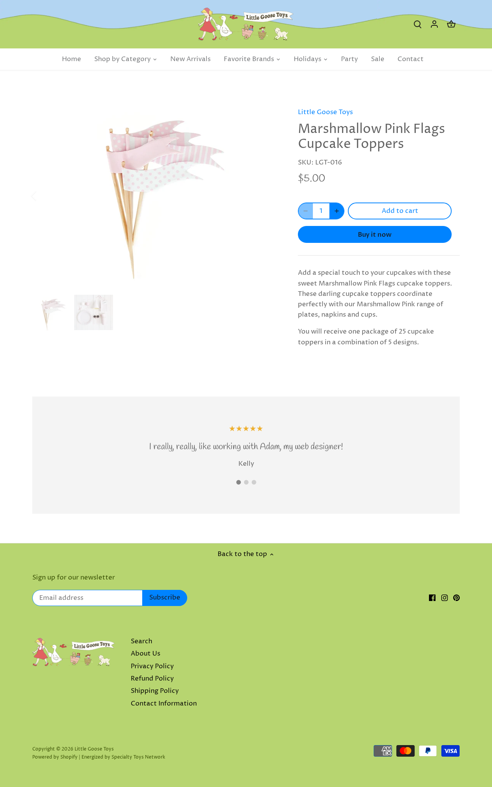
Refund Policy (152, 678)
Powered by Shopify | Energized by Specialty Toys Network (98, 757)
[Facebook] (432, 598)
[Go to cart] (451, 24)
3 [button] (254, 482)
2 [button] (246, 482)
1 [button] (238, 482)
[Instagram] (444, 598)
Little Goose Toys (325, 112)
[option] (156, 196)
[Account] (434, 24)
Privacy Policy (152, 666)
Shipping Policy (155, 691)
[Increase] (336, 211)
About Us (145, 653)
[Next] (268, 195)
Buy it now (375, 234)
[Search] (417, 24)
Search (141, 641)
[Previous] (44, 195)
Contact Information (164, 703)
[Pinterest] (456, 598)
